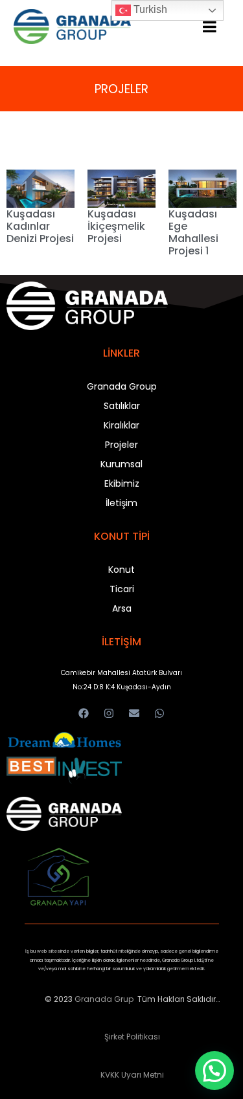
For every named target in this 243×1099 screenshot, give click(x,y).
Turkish (149, 9)
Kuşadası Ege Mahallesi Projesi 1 (193, 232)
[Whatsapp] (160, 713)
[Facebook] (83, 713)
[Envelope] (134, 713)
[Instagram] (108, 713)
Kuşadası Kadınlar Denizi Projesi (40, 226)
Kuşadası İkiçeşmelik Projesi (116, 226)
